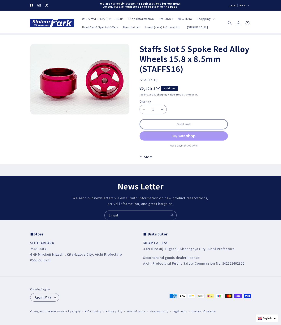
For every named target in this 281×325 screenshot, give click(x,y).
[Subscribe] (172, 215)
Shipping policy (159, 311)
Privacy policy (114, 311)
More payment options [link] (184, 145)
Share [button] (148, 157)
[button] (205, 19)
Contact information (204, 311)
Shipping (162, 94)
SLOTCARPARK (48, 311)
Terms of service (136, 311)
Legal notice (180, 311)
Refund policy (93, 311)
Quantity (145, 102)
